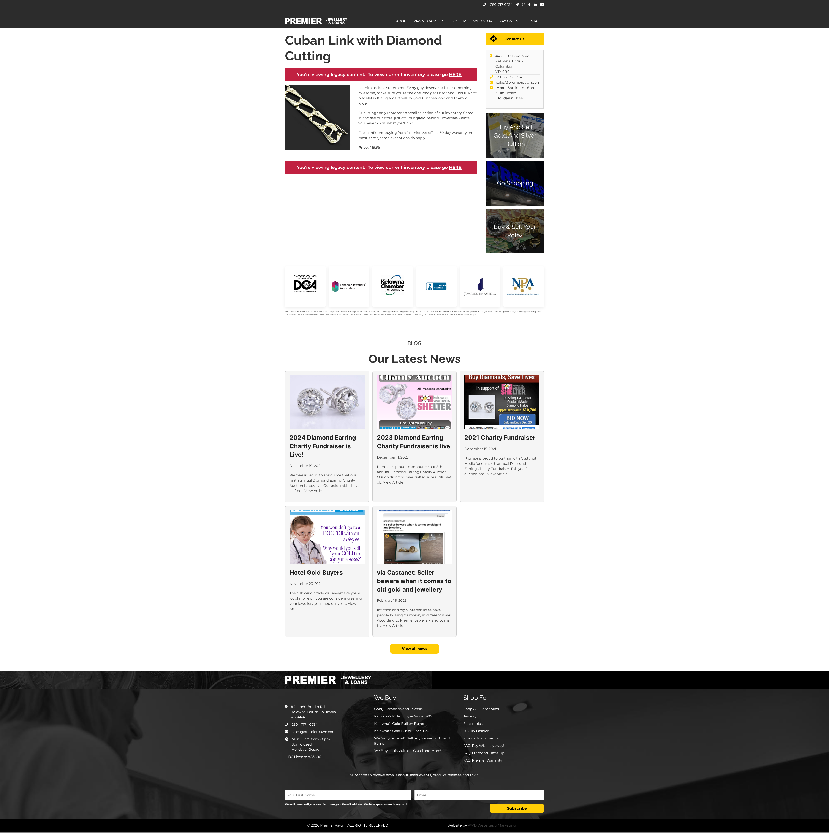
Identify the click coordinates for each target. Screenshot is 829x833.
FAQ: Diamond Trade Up (484, 753)
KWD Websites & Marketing (492, 825)
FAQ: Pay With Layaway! (483, 746)
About (402, 21)
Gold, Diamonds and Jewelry (398, 709)
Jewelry (469, 716)
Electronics (473, 724)
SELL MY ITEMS (455, 21)
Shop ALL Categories (481, 709)
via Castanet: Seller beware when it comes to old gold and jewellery (414, 581)
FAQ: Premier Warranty (482, 760)
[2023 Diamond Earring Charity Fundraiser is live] (414, 402)
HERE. (455, 74)
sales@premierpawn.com (518, 82)
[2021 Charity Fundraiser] (501, 402)
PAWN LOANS (425, 21)
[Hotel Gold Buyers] (327, 537)
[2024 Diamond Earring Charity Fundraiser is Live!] (327, 402)
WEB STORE (484, 21)
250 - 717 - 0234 (509, 77)
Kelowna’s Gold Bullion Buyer (399, 724)
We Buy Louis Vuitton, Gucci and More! (407, 751)
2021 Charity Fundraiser (499, 437)
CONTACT (533, 21)
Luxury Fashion (476, 731)
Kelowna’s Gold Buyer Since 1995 (402, 731)
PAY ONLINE (510, 21)
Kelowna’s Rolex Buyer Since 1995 (403, 716)
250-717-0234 (501, 5)
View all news (414, 649)
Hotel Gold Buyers (316, 572)
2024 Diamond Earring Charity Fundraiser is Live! (323, 446)
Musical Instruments (481, 738)
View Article (314, 491)
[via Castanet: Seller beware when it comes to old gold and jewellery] (414, 537)
